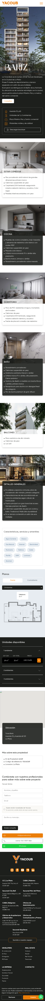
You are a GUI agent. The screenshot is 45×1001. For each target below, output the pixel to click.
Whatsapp (22, 846)
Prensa (4, 981)
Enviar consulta (10, 828)
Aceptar (33, 997)
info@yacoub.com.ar (24, 835)
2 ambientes (8, 670)
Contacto (29, 967)
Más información (24, 993)
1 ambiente (8, 650)
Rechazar (12, 997)
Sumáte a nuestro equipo (22, 940)
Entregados (5, 956)
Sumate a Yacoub (7, 973)
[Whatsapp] (41, 997)
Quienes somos (6, 970)
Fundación (5, 978)
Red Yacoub (28, 956)
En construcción (6, 951)
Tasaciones (28, 959)
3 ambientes (8, 679)
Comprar (27, 951)
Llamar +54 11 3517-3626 (24, 841)
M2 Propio (5, 959)
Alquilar (27, 954)
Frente (12, 580)
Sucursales (5, 975)
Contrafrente (32, 580)
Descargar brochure (17, 130)
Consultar (8, 101)
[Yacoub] (10, 3)
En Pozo (4, 954)
